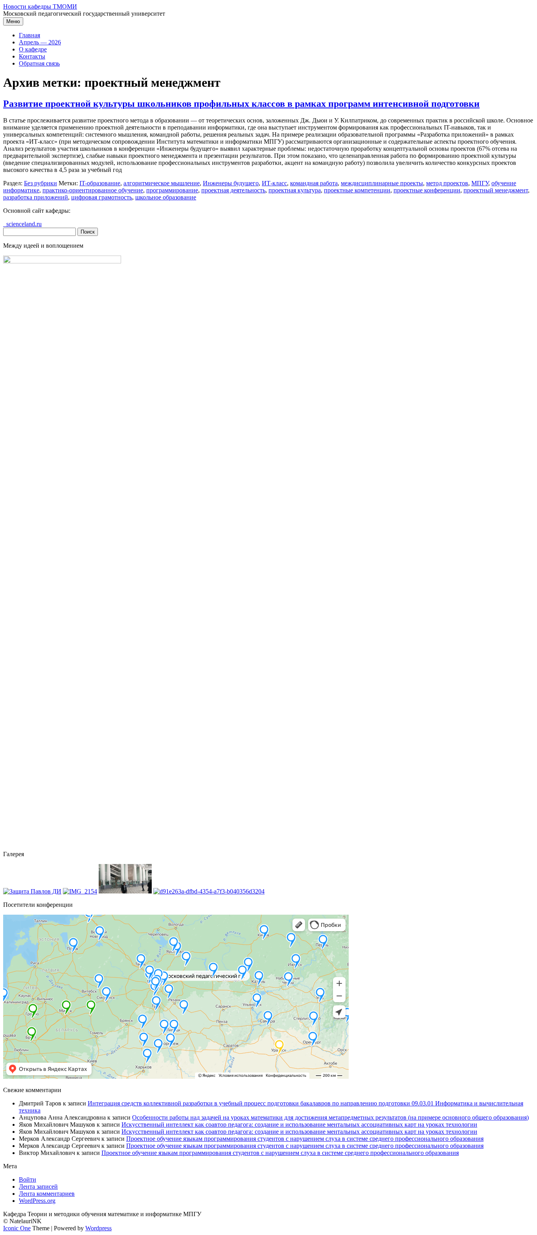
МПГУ (479, 183)
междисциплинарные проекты (382, 183)
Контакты (32, 56)
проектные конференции (427, 190)
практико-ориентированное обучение (92, 190)
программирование (172, 190)
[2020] (32, 891)
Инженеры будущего (231, 183)
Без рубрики (40, 183)
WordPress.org (37, 1200)
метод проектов (447, 183)
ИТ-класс (274, 183)
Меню (13, 21)
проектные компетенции (357, 190)
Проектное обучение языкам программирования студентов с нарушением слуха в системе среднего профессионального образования (305, 1138)
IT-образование (99, 183)
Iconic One (17, 1228)
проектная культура (294, 190)
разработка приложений (35, 197)
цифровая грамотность (101, 197)
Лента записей (38, 1186)
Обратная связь (39, 63)
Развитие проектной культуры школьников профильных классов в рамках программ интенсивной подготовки (241, 104)
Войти (27, 1179)
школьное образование (165, 197)
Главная (29, 35)
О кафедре (33, 49)
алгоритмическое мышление (161, 183)
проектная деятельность (233, 190)
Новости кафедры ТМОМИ (40, 6)
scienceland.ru (22, 224)
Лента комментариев (47, 1193)
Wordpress (98, 1228)
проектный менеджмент (495, 190)
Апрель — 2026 (40, 42)
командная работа (314, 183)
